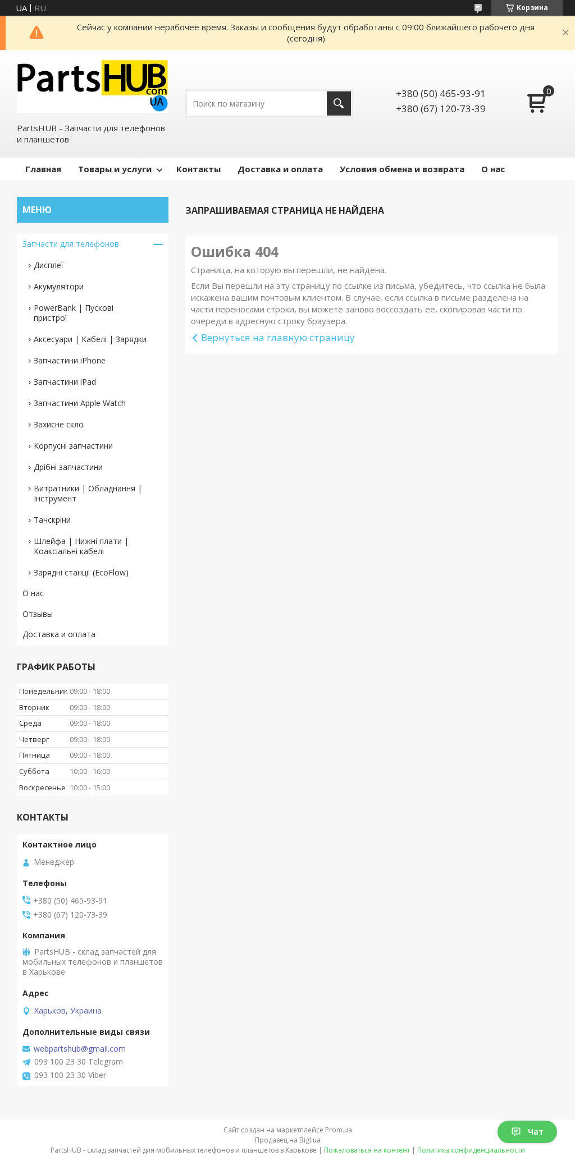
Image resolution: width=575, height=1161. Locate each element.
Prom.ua (338, 1130)
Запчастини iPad (65, 381)
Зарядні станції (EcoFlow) (81, 572)
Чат (536, 1131)
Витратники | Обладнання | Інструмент (88, 493)
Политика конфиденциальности (471, 1150)
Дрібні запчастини (68, 467)
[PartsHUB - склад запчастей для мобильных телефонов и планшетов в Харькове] (92, 85)
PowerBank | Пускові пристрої (73, 312)
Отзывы (37, 614)
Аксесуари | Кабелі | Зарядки (90, 339)
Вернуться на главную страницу (278, 337)
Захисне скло (59, 424)
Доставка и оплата (280, 168)
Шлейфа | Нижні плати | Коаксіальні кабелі (81, 546)
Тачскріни (52, 519)
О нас (493, 168)
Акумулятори (59, 286)
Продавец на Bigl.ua (288, 1140)
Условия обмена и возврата (402, 168)
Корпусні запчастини (73, 445)
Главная (43, 168)
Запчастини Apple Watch (80, 403)
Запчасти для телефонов (70, 243)
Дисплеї (48, 265)
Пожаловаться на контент (367, 1150)
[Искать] (339, 103)
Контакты (198, 168)
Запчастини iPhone (70, 360)
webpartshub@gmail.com (80, 1049)
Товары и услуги (115, 168)
